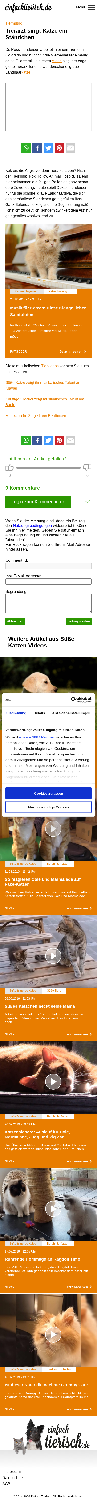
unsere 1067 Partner (36, 737)
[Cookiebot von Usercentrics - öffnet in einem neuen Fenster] (71, 700)
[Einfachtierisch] (28, 7)
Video (57, 61)
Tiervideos (50, 366)
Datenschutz (12, 1478)
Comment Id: (16, 560)
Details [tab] (39, 713)
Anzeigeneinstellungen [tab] (71, 713)
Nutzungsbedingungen (32, 525)
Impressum (11, 1472)
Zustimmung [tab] (15, 713)
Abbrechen (15, 621)
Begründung (15, 591)
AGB (6, 1484)
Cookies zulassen (48, 793)
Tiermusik (13, 23)
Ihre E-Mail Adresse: (23, 576)
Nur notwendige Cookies (48, 807)
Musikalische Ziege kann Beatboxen (35, 416)
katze (25, 72)
